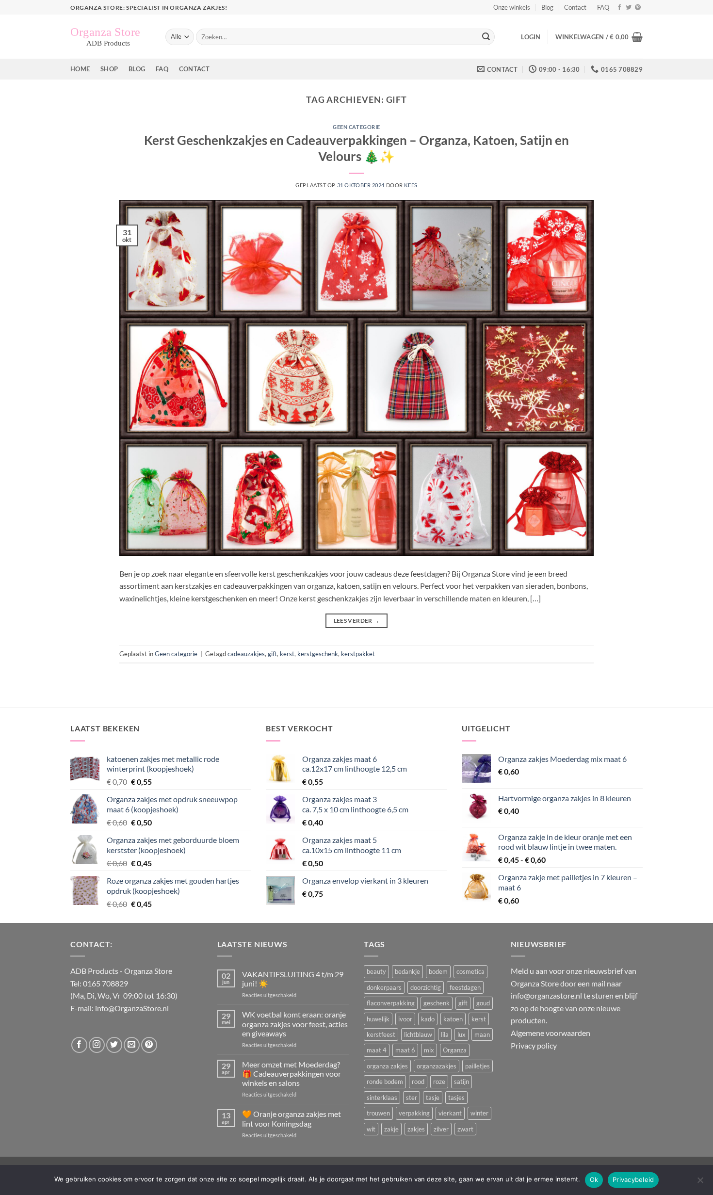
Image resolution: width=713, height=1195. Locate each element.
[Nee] (700, 1183)
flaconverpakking (391, 1003)
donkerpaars (384, 987)
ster (411, 1097)
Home (80, 69)
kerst (287, 654)
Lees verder (357, 620)
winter (479, 1113)
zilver (441, 1129)
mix (429, 1050)
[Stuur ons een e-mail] (132, 1045)
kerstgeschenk (317, 654)
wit (371, 1129)
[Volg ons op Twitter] (629, 7)
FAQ (603, 7)
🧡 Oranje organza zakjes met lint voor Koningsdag (291, 1118)
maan (482, 1034)
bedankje (407, 971)
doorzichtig (425, 987)
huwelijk (378, 1019)
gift (272, 654)
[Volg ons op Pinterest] (638, 7)
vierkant (450, 1113)
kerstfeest (381, 1034)
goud (483, 1003)
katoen (453, 1019)
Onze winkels (511, 7)
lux (461, 1034)
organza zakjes (387, 1066)
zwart (465, 1129)
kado (428, 1019)
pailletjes (477, 1066)
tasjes (456, 1097)
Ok (594, 1179)
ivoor (405, 1019)
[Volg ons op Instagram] (97, 1045)
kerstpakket (358, 654)
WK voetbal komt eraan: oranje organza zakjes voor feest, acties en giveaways (295, 1023)
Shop (109, 69)
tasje (432, 1097)
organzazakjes (436, 1066)
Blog (547, 7)
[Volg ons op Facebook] (619, 7)
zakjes (416, 1129)
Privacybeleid (633, 1179)
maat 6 (405, 1050)
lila (445, 1034)
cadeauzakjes (246, 654)
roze (439, 1081)
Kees (410, 185)
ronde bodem (385, 1081)
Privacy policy (534, 1045)
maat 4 (377, 1050)
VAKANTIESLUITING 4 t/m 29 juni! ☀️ (292, 978)
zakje (391, 1129)
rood (418, 1081)
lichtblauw (418, 1034)
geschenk (436, 1003)
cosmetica (470, 971)
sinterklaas (382, 1097)
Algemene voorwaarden (550, 1032)
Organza (455, 1050)
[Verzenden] (486, 37)
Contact (575, 7)
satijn (461, 1081)
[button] (530, 37)
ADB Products (94, 970)
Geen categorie (356, 127)
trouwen (378, 1113)
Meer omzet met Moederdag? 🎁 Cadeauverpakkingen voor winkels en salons (291, 1073)
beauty (376, 971)
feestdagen (465, 987)
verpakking (414, 1113)
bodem (438, 971)
